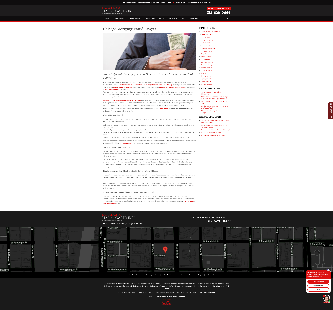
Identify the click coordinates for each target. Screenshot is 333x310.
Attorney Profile (134, 19)
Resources (152, 296)
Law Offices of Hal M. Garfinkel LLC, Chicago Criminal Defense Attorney (145, 85)
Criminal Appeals (206, 76)
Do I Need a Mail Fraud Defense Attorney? (215, 130)
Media (161, 19)
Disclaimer (173, 296)
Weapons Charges (207, 65)
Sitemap (181, 296)
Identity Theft (207, 51)
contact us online (109, 203)
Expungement (206, 79)
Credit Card (206, 43)
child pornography (112, 89)
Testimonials (173, 19)
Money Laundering (208, 48)
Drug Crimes (205, 54)
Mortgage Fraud (208, 34)
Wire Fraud (206, 45)
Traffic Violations (206, 70)
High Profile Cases (207, 84)
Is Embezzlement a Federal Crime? (213, 135)
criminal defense (126, 143)
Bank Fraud (206, 37)
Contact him (163, 109)
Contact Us (194, 19)
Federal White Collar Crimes (210, 32)
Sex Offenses (205, 59)
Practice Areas (149, 19)
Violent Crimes (206, 56)
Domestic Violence (207, 62)
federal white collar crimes (123, 87)
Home (107, 19)
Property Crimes (206, 68)
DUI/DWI (204, 73)
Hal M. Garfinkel (135, 100)
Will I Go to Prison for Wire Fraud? (212, 132)
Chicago (126, 283)
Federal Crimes (206, 81)
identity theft (179, 87)
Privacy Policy (162, 296)
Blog (183, 19)
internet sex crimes (166, 87)
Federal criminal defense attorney (116, 100)
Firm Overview (119, 19)
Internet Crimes (207, 40)
